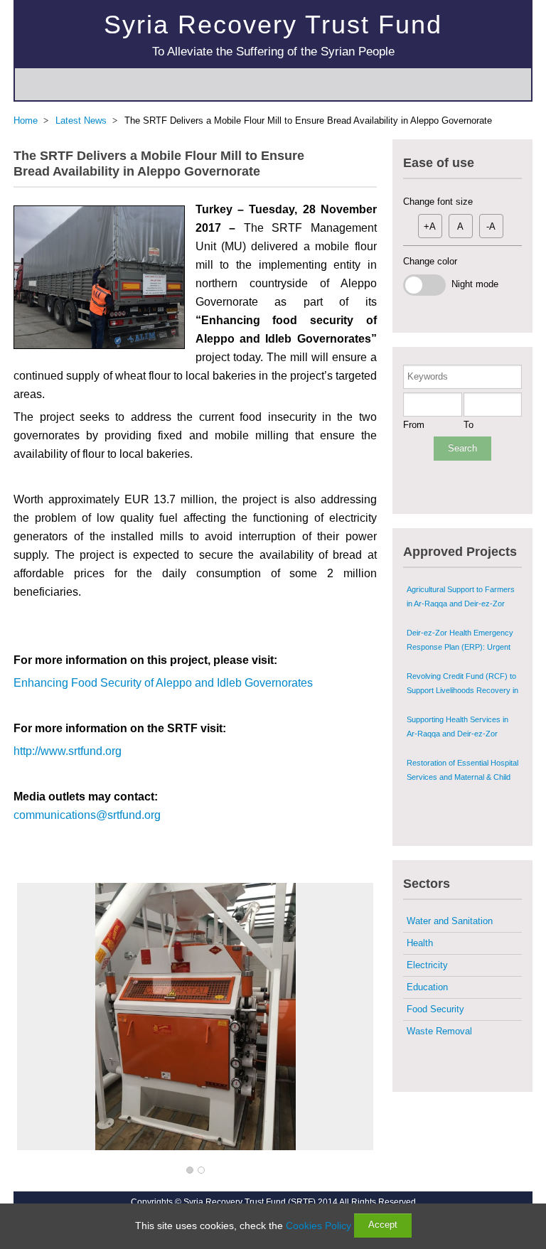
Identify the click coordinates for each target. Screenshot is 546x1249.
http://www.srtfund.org (68, 751)
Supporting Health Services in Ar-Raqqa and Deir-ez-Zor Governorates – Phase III (457, 715)
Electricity (427, 965)
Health (420, 943)
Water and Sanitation (450, 921)
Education (427, 987)
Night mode (472, 284)
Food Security (435, 1009)
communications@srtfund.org (87, 815)
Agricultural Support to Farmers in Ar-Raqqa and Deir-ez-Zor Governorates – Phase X (461, 585)
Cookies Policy (318, 1225)
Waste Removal (439, 1031)
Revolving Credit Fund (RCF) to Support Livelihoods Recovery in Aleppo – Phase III (462, 672)
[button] (190, 1171)
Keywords (427, 376)
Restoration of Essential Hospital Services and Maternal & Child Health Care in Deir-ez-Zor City (462, 759)
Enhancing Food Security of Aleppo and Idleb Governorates (163, 683)
